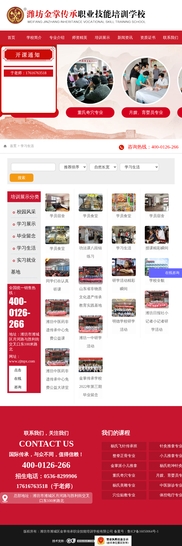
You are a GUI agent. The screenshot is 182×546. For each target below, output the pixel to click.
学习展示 (26, 223)
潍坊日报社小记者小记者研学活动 (157, 321)
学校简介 (34, 38)
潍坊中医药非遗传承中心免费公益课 (57, 330)
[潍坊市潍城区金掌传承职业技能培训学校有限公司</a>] (76, 15)
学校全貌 (156, 280)
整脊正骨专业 (124, 456)
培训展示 (102, 38)
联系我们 (170, 38)
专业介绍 (56, 38)
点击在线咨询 (17, 378)
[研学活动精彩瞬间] (124, 267)
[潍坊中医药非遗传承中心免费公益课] (57, 308)
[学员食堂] (57, 235)
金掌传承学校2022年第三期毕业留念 (90, 386)
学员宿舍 (57, 216)
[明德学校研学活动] (124, 308)
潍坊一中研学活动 (90, 342)
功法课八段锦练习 (90, 252)
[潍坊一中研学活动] (91, 324)
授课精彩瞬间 (157, 248)
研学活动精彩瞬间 (123, 284)
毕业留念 (26, 235)
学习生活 (27, 146)
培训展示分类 (25, 196)
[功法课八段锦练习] (91, 235)
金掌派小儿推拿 (124, 466)
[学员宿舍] (57, 202)
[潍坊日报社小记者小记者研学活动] (157, 300)
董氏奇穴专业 (124, 475)
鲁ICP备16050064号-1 (143, 531)
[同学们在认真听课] (57, 268)
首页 (11, 38)
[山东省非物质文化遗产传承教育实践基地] (91, 275)
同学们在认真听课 (57, 285)
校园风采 (26, 211)
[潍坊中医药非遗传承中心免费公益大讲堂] (57, 357)
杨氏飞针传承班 (124, 446)
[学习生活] (124, 235)
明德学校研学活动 (123, 325)
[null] (113, 540)
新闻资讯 (125, 38)
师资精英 (79, 38)
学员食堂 (57, 248)
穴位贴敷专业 (124, 495)
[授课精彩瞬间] (157, 235)
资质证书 (147, 38)
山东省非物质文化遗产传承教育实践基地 (90, 297)
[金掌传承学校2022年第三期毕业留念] (91, 365)
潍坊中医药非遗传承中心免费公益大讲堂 (57, 379)
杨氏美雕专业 (124, 485)
